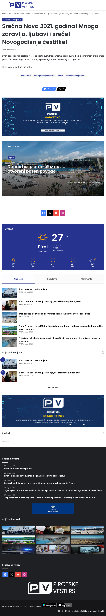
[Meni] (3, 6)
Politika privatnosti (89, 611)
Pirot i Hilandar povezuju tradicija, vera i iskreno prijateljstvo (50, 301)
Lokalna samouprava (21, 13)
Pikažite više (53, 387)
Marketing (76, 611)
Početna (7, 13)
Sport (11, 157)
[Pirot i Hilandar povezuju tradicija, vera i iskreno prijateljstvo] (9, 305)
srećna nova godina (75, 75)
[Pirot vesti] (22, 5)
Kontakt (100, 611)
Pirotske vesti (16, 606)
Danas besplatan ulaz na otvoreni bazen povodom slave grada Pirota (34, 169)
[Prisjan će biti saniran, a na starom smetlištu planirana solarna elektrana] (87, 539)
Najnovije (18, 279)
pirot (61, 75)
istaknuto (26, 75)
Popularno (52, 279)
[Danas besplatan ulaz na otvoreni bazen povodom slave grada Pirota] (9, 317)
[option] (53, 168)
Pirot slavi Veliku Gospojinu (33, 289)
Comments (86, 279)
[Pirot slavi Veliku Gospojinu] (9, 293)
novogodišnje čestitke (45, 75)
